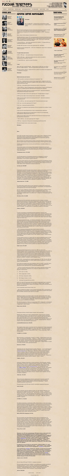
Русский (3, 1)
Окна (47, 9)
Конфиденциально (26, 9)
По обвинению (35, 9)
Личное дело (18, 9)
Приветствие (11, 9)
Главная (5, 9)
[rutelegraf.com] (17, 7)
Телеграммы (42, 9)
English (7, 1)
